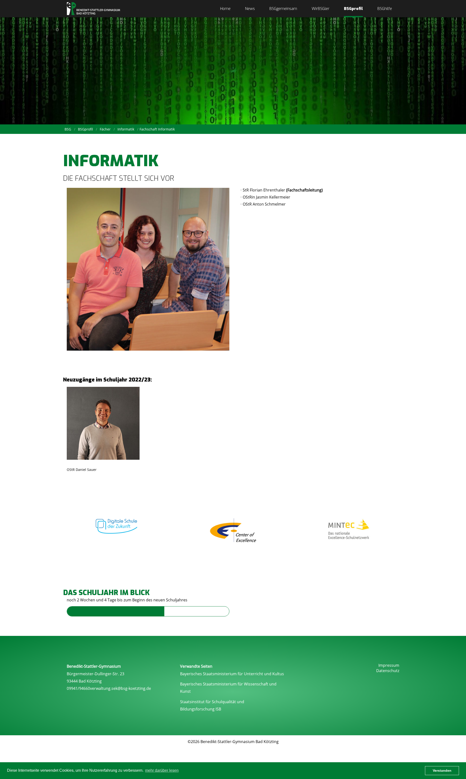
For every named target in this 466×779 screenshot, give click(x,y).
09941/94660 (78, 688)
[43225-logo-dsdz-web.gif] (117, 524)
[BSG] (93, 8)
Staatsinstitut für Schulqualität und (212, 701)
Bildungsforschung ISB (200, 709)
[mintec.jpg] (349, 529)
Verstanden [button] (442, 770)
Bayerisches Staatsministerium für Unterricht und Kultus (232, 673)
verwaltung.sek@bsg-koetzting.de (120, 688)
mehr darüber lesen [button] (162, 770)
